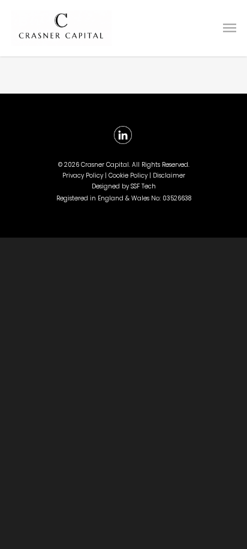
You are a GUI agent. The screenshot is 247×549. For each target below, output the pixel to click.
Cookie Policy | (131, 175)
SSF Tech (143, 186)
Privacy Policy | (85, 175)
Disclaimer (169, 175)
